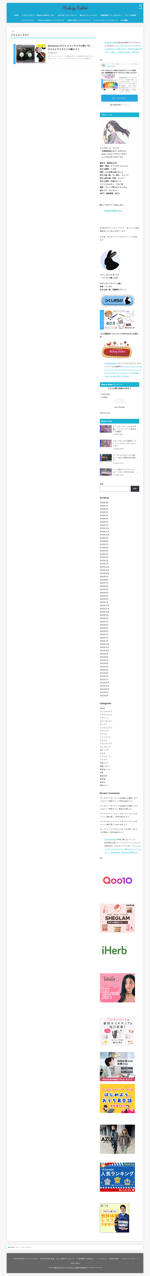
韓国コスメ (104, 785)
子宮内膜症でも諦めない (85, 1259)
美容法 (102, 782)
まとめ (102, 753)
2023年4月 (104, 631)
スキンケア (104, 731)
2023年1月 (104, 641)
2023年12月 (104, 605)
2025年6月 (104, 548)
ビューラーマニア (28, 20)
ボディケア (104, 750)
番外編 (102, 779)
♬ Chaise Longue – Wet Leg (127, 52)
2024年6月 (104, 586)
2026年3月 (104, 519)
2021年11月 (104, 686)
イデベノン (104, 718)
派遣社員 (103, 776)
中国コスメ (104, 763)
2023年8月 (104, 618)
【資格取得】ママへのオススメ (111, 15)
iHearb (102, 708)
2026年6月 (104, 509)
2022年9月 (104, 654)
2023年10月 (104, 612)
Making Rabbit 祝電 (47, 1259)
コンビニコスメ (106, 728)
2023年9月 (104, 615)
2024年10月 (104, 573)
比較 (101, 772)
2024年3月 (104, 596)
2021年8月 (104, 696)
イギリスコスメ (106, 715)
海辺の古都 (123, 809)
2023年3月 (104, 634)
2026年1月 (104, 525)
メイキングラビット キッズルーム (106, 20)
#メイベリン (119, 849)
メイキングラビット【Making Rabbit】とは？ (38, 15)
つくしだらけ (102, 1259)
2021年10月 (104, 689)
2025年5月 (104, 551)
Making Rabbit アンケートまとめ (25, 1259)
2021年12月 (104, 683)
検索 (101, 484)
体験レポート (105, 766)
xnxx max (119, 824)
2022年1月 (104, 680)
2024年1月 (104, 602)
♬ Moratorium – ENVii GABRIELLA (123, 852)
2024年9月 (104, 576)
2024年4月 (104, 593)
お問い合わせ (75, 1263)
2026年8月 (104, 503)
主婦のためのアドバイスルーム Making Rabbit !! (70, 1267)
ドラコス (103, 740)
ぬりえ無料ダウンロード (65, 1259)
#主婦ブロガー (122, 49)
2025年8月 (104, 541)
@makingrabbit (111, 42)
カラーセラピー (106, 721)
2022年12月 (104, 644)
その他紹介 (124, 20)
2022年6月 (104, 663)
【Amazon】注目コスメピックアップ (50, 20)
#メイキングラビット (125, 46)
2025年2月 (104, 560)
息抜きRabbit (114, 1259)
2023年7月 (104, 622)
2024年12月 (104, 567)
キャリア (103, 724)
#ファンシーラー (115, 370)
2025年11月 (104, 532)
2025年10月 (104, 535)
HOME (16, 15)
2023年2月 (104, 638)
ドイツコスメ (105, 737)
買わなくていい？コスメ (88, 15)
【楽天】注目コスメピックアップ (78, 20)
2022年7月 (104, 660)
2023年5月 (104, 628)
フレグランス (105, 747)
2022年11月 (104, 647)
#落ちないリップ (131, 849)
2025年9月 (104, 538)
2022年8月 (104, 657)
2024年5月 (104, 589)
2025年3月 (104, 557)
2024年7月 (104, 583)
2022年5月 (104, 667)
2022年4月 (104, 670)
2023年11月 (104, 609)
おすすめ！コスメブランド (67, 15)
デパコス (103, 734)
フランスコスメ (106, 744)
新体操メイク (105, 769)
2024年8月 (104, 580)
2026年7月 (104, 506)
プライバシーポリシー (129, 1259)
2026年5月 (104, 512)
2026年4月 (104, 515)
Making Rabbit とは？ (114, 211)
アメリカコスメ (106, 711)
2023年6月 (104, 625)
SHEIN (104, 397)
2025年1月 (104, 564)
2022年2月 (104, 676)
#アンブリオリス (122, 373)
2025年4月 (104, 554)
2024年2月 (104, 599)
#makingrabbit (133, 49)
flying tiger (106, 394)
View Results (119, 407)
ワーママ (103, 760)
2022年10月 (104, 651)
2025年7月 (104, 544)
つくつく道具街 (130, 15)
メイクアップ (105, 756)
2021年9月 (104, 692)
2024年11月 (104, 570)
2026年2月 (104, 522)
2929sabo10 (124, 801)
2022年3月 (104, 673)
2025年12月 (104, 528)
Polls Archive (105, 413)
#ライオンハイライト (131, 370)
